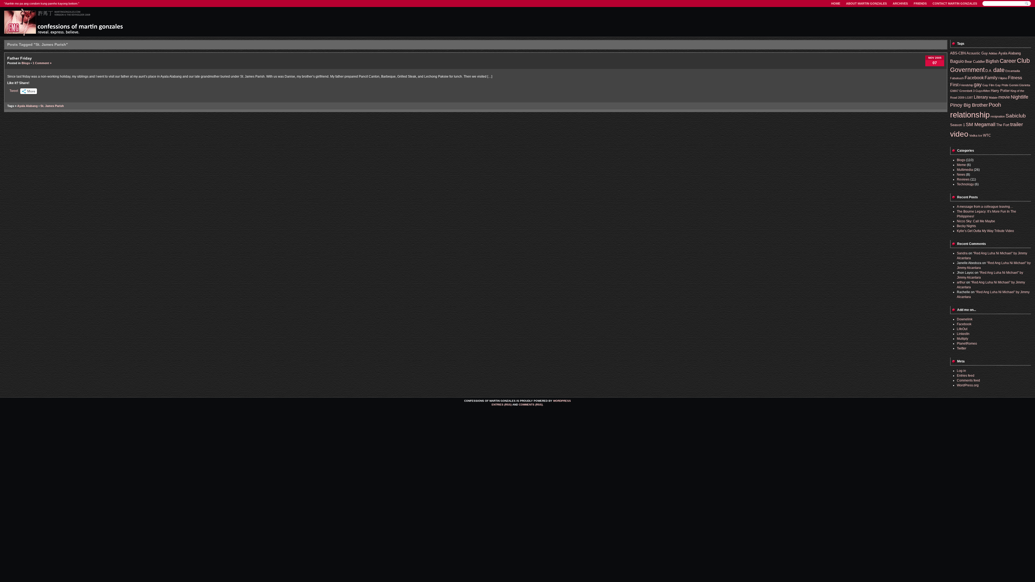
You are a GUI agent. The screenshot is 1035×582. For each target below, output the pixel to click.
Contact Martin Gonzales (955, 3)
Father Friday (19, 58)
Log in (961, 371)
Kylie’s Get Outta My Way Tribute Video (985, 231)
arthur (961, 282)
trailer (1016, 124)
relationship (970, 114)
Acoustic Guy (977, 53)
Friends (920, 3)
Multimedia (965, 170)
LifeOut (962, 329)
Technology (965, 184)
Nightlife (1019, 97)
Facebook (974, 77)
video (959, 134)
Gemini (1013, 85)
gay (978, 84)
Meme (961, 165)
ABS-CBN (958, 53)
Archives (900, 3)
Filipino (1002, 78)
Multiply (962, 339)
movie (1004, 97)
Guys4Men (982, 90)
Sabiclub (1016, 116)
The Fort (1002, 125)
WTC (987, 135)
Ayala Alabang (27, 106)
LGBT (969, 97)
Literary (981, 97)
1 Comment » (42, 63)
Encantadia (1012, 70)
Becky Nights (966, 226)
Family (991, 77)
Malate (993, 97)
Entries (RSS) (502, 404)
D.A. (988, 71)
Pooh (995, 105)
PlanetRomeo (967, 343)
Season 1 (957, 125)
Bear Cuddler (975, 62)
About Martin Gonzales (866, 3)
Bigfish (992, 61)
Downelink (964, 319)
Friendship (966, 85)
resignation (998, 116)
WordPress (562, 400)
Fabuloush (957, 78)
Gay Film (988, 85)
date (999, 70)
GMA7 (954, 90)
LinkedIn (963, 334)
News (961, 174)
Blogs (26, 63)
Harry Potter (1000, 91)
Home (835, 3)
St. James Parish (52, 106)
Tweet (13, 91)
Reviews (963, 179)
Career (1008, 61)
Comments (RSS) (531, 404)
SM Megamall (980, 124)
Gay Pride (1001, 85)
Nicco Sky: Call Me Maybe (976, 221)
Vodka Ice (975, 135)
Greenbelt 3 (967, 90)
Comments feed (968, 380)
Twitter (961, 348)
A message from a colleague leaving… (985, 207)
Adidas (993, 53)
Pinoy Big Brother (969, 105)
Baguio (957, 61)
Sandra (962, 253)
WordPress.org (968, 385)
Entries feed (965, 375)
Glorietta (1024, 85)
